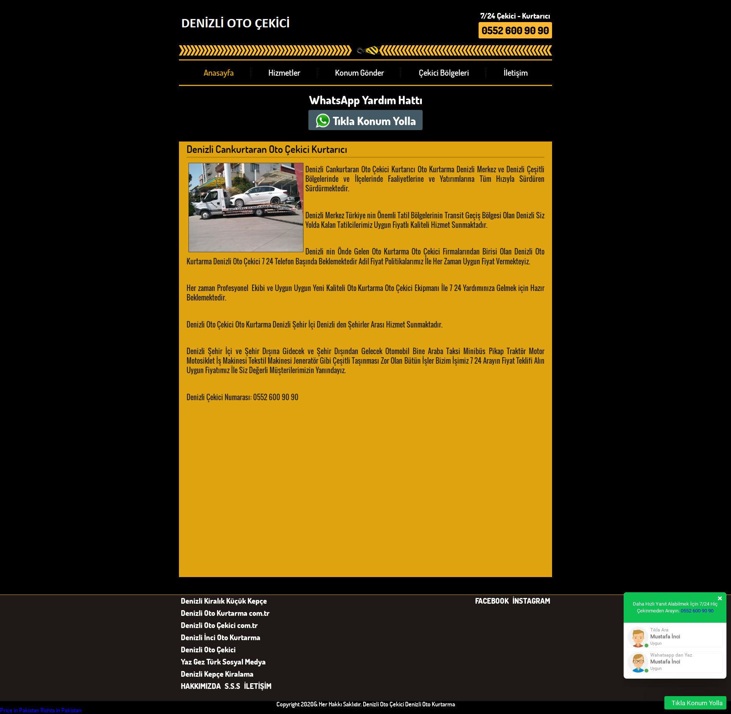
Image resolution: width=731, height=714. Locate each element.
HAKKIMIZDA (201, 686)
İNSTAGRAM (531, 600)
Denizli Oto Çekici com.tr (219, 625)
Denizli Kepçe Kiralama (217, 673)
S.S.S (232, 686)
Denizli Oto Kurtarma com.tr (225, 613)
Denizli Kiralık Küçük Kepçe (224, 600)
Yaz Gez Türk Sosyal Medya (223, 661)
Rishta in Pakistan (60, 710)
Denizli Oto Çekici (208, 649)
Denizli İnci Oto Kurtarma (220, 637)
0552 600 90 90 (697, 611)
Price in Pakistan (19, 710)
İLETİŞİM (257, 686)
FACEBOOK (492, 600)
